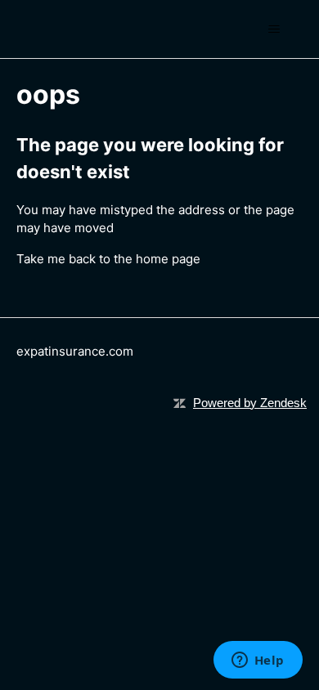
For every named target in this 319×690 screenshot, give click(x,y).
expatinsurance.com (74, 351)
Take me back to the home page (108, 259)
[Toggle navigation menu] (274, 29)
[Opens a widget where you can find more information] (258, 661)
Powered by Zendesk (250, 403)
